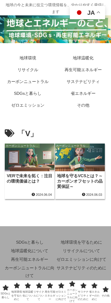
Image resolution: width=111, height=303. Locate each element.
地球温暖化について (29, 250)
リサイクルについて (81, 250)
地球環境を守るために (81, 242)
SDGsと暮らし (30, 242)
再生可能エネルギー (29, 259)
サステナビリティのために (81, 267)
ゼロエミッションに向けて (81, 259)
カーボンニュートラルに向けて (29, 271)
